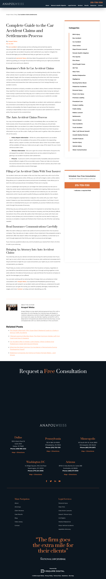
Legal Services (72, 5)
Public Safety (77, 109)
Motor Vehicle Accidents (66, 525)
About (47, 5)
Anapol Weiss (10, 14)
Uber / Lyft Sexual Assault (81, 131)
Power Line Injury (78, 94)
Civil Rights (62, 518)
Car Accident (77, 42)
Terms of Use (57, 575)
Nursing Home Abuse (80, 83)
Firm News (76, 60)
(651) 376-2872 (90, 447)
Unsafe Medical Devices (80, 135)
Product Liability (78, 105)
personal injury (21, 58)
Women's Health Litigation (58, 5)
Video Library (19, 522)
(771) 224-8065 (38, 471)
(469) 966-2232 (21, 449)
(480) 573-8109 (73, 471)
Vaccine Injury (77, 142)
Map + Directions (18, 452)
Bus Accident (77, 38)
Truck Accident (77, 127)
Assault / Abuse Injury (65, 514)
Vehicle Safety (77, 146)
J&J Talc (75, 68)
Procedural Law (78, 101)
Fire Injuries (76, 56)
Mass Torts (76, 71)
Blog (16, 14)
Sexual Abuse (77, 120)
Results (86, 5)
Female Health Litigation (81, 53)
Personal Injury (77, 90)
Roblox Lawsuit (78, 112)
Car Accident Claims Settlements (27, 14)
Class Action (77, 45)
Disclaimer (65, 575)
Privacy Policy (49, 575)
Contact (100, 5)
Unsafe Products (78, 138)
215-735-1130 (96, 2)
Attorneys (18, 507)
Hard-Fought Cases (79, 64)
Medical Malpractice (79, 75)
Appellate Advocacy (65, 529)
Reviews (80, 5)
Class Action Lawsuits (65, 510)
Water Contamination (80, 150)
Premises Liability (78, 97)
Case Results (19, 514)
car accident (13, 47)
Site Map (71, 575)
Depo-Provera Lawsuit (80, 49)
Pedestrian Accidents (80, 86)
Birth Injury (76, 34)
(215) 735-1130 (55, 447)
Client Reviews (19, 510)
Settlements (77, 116)
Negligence (76, 79)
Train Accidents (78, 124)
